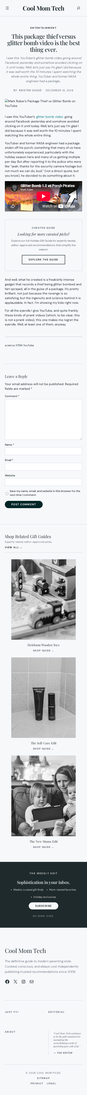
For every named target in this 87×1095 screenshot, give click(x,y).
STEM (19, 345)
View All (13, 547)
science (10, 345)
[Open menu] (7, 8)
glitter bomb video (49, 117)
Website (10, 475)
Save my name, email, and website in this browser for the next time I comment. (45, 493)
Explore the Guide (47, 261)
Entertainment (43, 28)
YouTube (28, 345)
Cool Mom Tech (43, 8)
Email (9, 460)
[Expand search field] (78, 8)
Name (9, 444)
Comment (12, 396)
